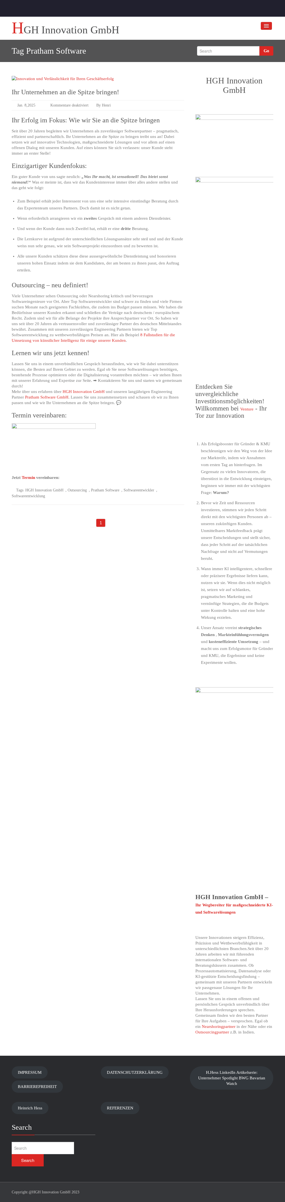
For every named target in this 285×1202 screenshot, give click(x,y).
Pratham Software (105, 490)
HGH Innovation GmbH (84, 391)
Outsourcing (77, 490)
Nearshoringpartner (218, 1026)
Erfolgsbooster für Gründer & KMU (239, 444)
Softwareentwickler (139, 490)
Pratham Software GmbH (46, 397)
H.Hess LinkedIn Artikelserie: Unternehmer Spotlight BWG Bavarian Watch (231, 1078)
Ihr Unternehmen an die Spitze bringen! (65, 92)
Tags (19, 490)
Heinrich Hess (30, 1108)
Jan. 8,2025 (26, 105)
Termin (28, 477)
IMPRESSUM (29, 1072)
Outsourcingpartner (212, 1032)
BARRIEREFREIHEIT (37, 1086)
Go (266, 50)
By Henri (103, 105)
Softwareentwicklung (28, 496)
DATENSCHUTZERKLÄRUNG (135, 1072)
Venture (247, 409)
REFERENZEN (120, 1108)
